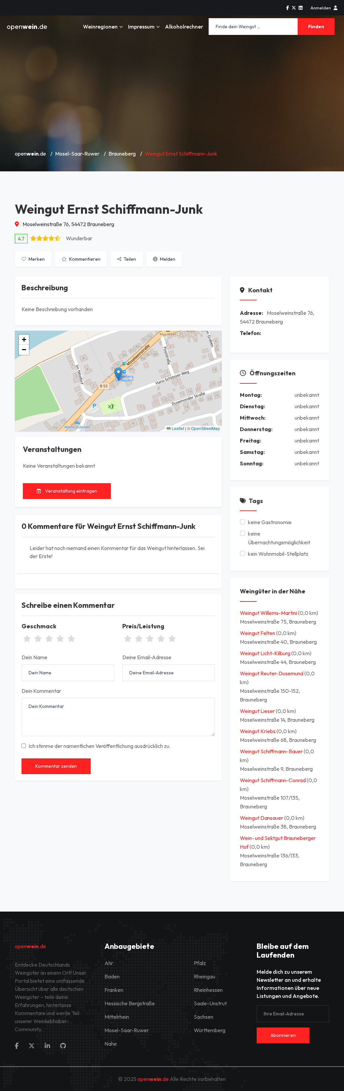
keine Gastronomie (270, 522)
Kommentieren (84, 259)
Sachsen (203, 1016)
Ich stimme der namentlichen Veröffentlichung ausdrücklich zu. (100, 746)
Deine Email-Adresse (146, 657)
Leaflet (177, 428)
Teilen (129, 259)
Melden (167, 259)
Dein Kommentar (41, 690)
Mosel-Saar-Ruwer (77, 153)
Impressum (141, 26)
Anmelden (320, 7)
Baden (112, 976)
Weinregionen (100, 26)
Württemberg (209, 1030)
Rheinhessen (208, 990)
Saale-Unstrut (210, 1003)
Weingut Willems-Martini (269, 613)
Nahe (110, 1043)
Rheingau (204, 976)
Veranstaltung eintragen (70, 491)
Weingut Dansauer (262, 817)
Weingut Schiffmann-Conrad (273, 780)
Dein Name (34, 657)
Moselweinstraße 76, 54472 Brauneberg (68, 224)
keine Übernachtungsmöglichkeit (279, 538)
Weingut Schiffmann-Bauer (272, 751)
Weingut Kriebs (258, 731)
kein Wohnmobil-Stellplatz (278, 553)
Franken (113, 990)
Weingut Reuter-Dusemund (272, 673)
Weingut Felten (258, 633)
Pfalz (200, 963)
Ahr (108, 963)
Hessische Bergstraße (129, 1003)
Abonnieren (283, 1035)
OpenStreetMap (205, 428)
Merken (36, 259)
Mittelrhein (116, 1016)
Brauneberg (122, 153)
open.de (27, 26)
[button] (118, 374)
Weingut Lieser (258, 711)
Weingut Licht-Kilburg (265, 653)
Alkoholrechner (184, 26)
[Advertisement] (172, 94)
